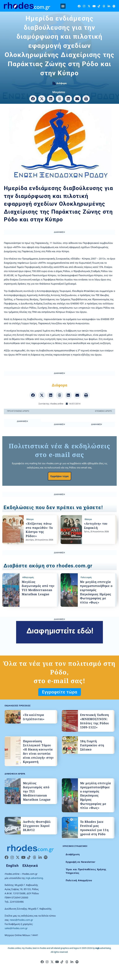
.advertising (103, 948)
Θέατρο (30, 519)
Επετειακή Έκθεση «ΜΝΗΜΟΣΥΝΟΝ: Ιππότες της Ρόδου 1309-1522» (94, 721)
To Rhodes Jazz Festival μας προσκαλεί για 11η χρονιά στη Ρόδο (94, 828)
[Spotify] (113, 6)
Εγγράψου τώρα (59, 476)
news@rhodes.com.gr (21, 919)
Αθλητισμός (28, 577)
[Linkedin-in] (109, 6)
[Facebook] (79, 6)
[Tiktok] (99, 6)
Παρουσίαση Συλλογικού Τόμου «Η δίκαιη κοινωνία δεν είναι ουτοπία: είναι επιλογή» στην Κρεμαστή (38, 751)
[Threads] (104, 6)
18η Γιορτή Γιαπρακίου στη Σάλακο (92, 745)
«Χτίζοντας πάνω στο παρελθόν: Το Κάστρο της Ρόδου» (39, 530)
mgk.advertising (34, 877)
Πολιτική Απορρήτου (79, 880)
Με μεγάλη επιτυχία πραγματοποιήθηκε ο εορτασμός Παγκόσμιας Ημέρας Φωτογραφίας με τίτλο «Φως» (96, 592)
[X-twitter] (89, 6)
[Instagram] (84, 6)
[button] (63, 6)
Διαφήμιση (73, 854)
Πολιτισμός (86, 577)
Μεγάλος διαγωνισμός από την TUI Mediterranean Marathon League (38, 588)
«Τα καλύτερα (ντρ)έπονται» (33, 717)
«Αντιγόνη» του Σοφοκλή (96, 526)
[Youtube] (94, 6)
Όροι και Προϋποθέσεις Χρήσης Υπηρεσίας (86, 871)
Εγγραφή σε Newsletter (80, 861)
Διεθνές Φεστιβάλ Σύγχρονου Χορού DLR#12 (37, 826)
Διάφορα (61, 83)
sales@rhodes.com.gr (16, 928)
